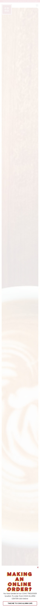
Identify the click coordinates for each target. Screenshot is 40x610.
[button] (38, 567)
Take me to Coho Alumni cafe (20, 603)
